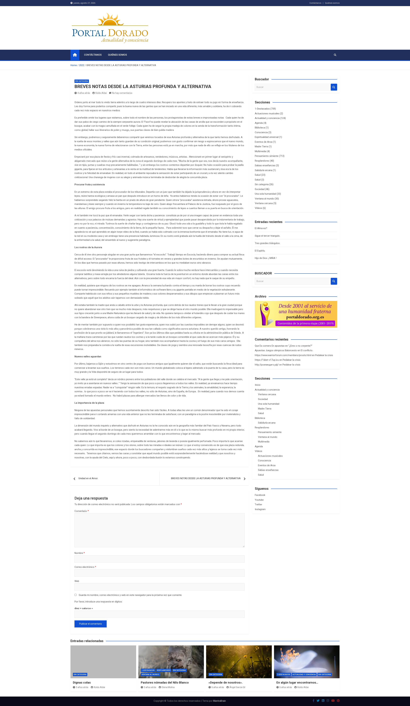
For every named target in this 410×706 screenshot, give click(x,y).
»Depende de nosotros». (226, 682)
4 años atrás (84, 93)
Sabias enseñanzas (265, 165)
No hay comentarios (122, 93)
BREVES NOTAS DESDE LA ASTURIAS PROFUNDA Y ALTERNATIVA (206, 478)
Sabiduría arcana (263, 170)
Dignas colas (82, 682)
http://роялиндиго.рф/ (267, 364)
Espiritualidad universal (267, 137)
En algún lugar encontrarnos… (297, 682)
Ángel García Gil (237, 687)
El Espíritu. (260, 250)
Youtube (259, 499)
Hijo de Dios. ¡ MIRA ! (265, 258)
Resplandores (262, 160)
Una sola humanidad (265, 193)
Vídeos (258, 208)
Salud (258, 174)
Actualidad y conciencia (267, 118)
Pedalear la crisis (324, 355)
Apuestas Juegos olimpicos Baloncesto (276, 350)
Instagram (260, 509)
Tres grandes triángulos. (267, 243)
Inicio (257, 384)
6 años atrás (218, 687)
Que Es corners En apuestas (270, 345)
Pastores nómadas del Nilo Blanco (165, 682)
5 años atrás (82, 687)
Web (76, 581)
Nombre (79, 553)
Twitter (258, 504)
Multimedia (260, 151)
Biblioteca (260, 127)
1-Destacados (262, 108)
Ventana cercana (264, 203)
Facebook (260, 495)
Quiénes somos (332, 3)
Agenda (259, 123)
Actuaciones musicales (267, 113)
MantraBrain (219, 700)
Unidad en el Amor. (88, 478)
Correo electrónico (85, 567)
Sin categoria (81, 81)
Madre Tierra (261, 146)
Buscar (334, 87)
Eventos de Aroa (263, 141)
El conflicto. (307, 350)
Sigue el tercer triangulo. (267, 235)
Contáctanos (315, 3)
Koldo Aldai (101, 93)
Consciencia (261, 132)
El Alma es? (261, 228)
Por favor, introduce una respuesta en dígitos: (98, 601)
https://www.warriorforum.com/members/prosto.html (283, 355)
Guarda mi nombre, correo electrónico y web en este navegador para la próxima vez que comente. (130, 595)
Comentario (81, 511)
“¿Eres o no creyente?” (300, 345)
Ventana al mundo (264, 198)
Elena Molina (168, 687)
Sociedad (260, 189)
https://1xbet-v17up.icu (267, 359)
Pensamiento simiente (266, 156)
